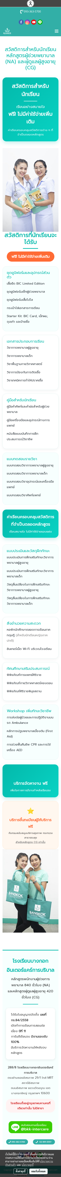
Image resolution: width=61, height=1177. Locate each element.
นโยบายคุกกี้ (28, 1164)
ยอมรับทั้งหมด (38, 1171)
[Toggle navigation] (56, 31)
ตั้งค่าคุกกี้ (20, 1171)
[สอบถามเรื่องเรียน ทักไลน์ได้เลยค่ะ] (30, 1127)
